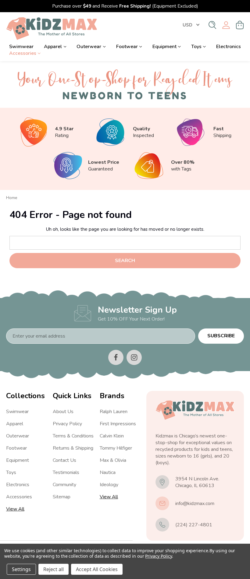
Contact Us (64, 460)
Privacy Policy (67, 423)
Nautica (108, 472)
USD (187, 25)
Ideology (109, 484)
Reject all (53, 569)
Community (64, 484)
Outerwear (89, 46)
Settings (21, 569)
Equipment (164, 46)
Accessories (22, 53)
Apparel (53, 46)
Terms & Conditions (73, 436)
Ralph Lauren (113, 411)
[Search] (212, 25)
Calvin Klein (112, 436)
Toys (196, 46)
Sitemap (61, 496)
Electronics (228, 46)
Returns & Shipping (73, 448)
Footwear (127, 46)
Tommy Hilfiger (116, 448)
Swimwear (21, 46)
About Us (63, 411)
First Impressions (118, 423)
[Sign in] (226, 25)
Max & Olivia (113, 460)
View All (15, 509)
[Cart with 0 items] (240, 25)
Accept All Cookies (97, 569)
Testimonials (66, 472)
